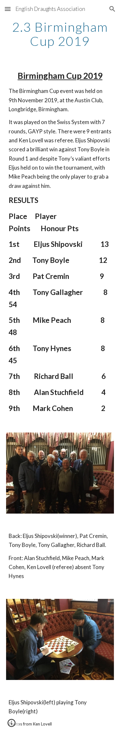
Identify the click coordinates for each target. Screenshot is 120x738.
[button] (7, 9)
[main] (60, 34)
